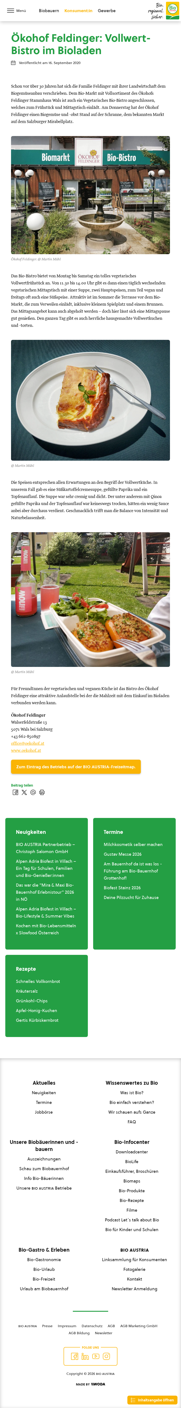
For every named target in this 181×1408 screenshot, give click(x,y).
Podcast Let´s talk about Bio (132, 1220)
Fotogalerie (134, 1269)
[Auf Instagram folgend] (106, 1356)
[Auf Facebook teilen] (15, 792)
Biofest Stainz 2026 (122, 888)
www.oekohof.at (26, 751)
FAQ (132, 1122)
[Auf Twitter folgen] (85, 1356)
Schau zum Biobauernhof (44, 1168)
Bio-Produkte (132, 1191)
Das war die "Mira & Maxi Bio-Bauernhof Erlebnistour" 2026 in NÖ (45, 892)
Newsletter (103, 1332)
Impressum (67, 1325)
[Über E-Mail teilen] (33, 792)
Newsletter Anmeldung (134, 1289)
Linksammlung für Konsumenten (134, 1259)
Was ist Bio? (131, 1093)
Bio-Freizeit (44, 1279)
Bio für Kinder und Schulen (131, 1229)
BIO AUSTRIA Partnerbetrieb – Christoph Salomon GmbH (45, 848)
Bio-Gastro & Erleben (44, 1249)
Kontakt (134, 1279)
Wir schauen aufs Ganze (131, 1112)
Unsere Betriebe (44, 1188)
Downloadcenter (132, 1152)
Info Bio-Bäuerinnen (44, 1178)
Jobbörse (44, 1112)
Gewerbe (107, 10)
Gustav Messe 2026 (122, 854)
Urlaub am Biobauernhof (44, 1289)
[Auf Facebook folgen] (74, 1356)
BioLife (131, 1161)
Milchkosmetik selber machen (133, 844)
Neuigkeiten (44, 1093)
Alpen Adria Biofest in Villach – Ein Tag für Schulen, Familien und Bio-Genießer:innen (46, 868)
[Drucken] (42, 792)
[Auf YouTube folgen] (95, 1356)
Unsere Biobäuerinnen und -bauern (44, 1146)
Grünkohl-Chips (32, 1001)
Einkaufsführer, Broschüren (131, 1171)
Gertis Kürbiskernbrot (37, 1020)
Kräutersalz (27, 991)
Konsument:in (78, 10)
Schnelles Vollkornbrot (38, 981)
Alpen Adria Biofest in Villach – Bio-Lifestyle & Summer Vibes (46, 912)
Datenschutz (92, 1325)
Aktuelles (44, 1082)
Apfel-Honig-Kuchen (36, 1010)
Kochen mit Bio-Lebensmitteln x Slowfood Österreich (46, 929)
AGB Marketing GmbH (138, 1325)
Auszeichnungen (44, 1159)
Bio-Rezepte (132, 1200)
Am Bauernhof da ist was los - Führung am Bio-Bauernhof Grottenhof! (133, 871)
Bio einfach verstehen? (131, 1102)
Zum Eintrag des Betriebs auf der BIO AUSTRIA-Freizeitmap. (76, 767)
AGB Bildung (79, 1332)
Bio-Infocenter (131, 1142)
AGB (111, 1325)
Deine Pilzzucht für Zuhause (131, 897)
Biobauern (49, 10)
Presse (47, 1325)
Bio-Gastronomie (44, 1259)
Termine (44, 1102)
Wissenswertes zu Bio (132, 1082)
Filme (131, 1210)
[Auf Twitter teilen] (24, 792)
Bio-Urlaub (44, 1269)
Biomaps (131, 1181)
